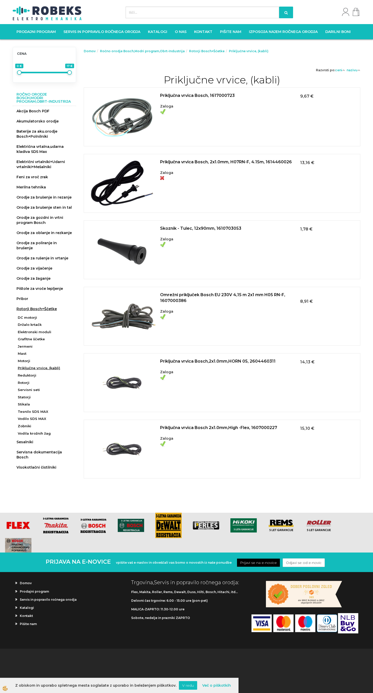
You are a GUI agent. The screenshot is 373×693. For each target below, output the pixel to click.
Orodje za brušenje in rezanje (44, 197)
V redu (188, 685)
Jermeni (25, 346)
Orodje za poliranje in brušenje (36, 245)
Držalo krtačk (30, 325)
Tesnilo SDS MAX (33, 412)
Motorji (24, 361)
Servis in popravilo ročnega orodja (101, 31)
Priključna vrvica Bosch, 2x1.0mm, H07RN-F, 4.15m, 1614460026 (226, 161)
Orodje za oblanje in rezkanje (44, 232)
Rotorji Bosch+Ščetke (36, 309)
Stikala (24, 404)
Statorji (24, 397)
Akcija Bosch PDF (32, 111)
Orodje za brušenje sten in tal (44, 207)
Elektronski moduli (34, 332)
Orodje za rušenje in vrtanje (42, 258)
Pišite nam (230, 31)
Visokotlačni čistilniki (36, 467)
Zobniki (24, 426)
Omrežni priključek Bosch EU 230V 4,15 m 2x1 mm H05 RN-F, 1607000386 (222, 297)
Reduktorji (27, 375)
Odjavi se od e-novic (303, 562)
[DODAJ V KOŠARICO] (222, 122)
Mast (22, 353)
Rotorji (23, 383)
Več (222, 110)
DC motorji (27, 317)
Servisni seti (29, 390)
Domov (90, 51)
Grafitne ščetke (31, 339)
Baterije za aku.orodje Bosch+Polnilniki (36, 134)
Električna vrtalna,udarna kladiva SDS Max (40, 149)
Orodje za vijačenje (34, 268)
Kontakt (203, 31)
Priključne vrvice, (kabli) (39, 368)
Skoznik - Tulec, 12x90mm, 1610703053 (200, 228)
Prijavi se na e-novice (258, 562)
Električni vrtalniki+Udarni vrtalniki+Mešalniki (40, 164)
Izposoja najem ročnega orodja (283, 31)
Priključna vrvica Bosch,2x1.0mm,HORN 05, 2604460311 (218, 361)
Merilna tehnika (31, 187)
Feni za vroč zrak (32, 177)
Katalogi (157, 31)
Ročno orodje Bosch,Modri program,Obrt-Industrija (142, 51)
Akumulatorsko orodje (37, 121)
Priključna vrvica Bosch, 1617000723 (197, 95)
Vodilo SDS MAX (32, 419)
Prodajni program (36, 31)
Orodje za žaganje (33, 278)
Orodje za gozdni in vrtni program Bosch (39, 220)
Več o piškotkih (216, 685)
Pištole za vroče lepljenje (39, 288)
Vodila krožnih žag (34, 433)
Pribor (22, 298)
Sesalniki (24, 442)
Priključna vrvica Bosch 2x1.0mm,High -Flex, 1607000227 (218, 427)
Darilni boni (338, 31)
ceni (338, 70)
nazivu (352, 70)
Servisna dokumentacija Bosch (39, 454)
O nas (181, 31)
